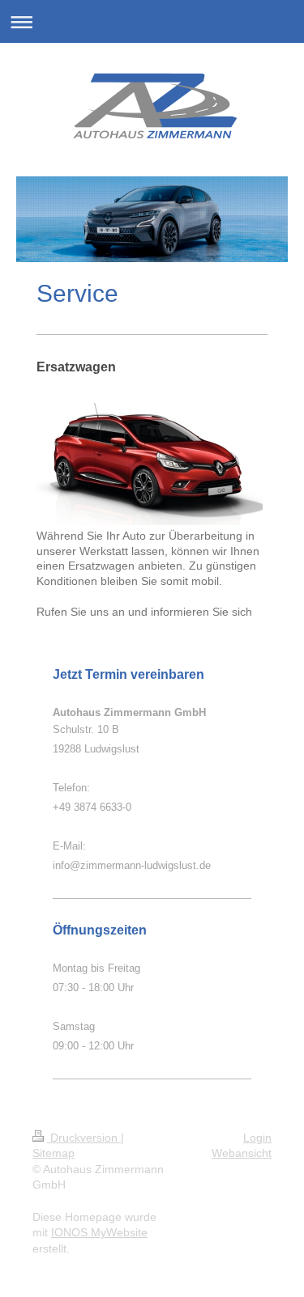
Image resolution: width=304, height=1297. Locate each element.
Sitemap (53, 1153)
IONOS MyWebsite (99, 1232)
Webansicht (242, 1153)
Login (257, 1137)
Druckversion (84, 1137)
